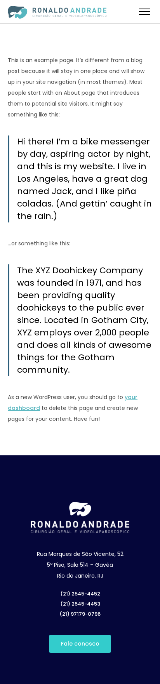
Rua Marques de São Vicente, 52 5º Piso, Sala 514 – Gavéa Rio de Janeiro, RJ (80, 565)
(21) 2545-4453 (80, 604)
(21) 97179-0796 (80, 614)
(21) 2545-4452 (80, 593)
